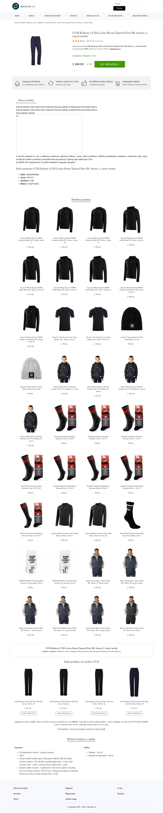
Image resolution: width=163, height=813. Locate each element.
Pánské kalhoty (83, 651)
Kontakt (120, 794)
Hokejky (74, 16)
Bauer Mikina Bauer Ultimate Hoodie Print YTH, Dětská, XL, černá (98, 389)
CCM (86, 49)
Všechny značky (20, 788)
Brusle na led (93, 16)
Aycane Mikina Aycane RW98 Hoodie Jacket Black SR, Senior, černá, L (132, 290)
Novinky (16, 794)
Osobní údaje (71, 799)
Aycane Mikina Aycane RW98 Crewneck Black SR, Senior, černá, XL (98, 240)
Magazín (69, 788)
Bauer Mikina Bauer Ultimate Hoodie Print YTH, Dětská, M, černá (31, 439)
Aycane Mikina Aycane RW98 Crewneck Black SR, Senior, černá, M (65, 240)
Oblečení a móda (140, 16)
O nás (119, 788)
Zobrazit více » (115, 49)
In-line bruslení (115, 16)
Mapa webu (70, 794)
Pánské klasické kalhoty (99, 651)
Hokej (31, 16)
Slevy (15, 799)
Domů (17, 16)
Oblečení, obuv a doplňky (34, 23)
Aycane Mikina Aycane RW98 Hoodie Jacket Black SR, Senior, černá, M (31, 339)
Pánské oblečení (114, 651)
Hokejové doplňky (53, 16)
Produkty (22, 23)
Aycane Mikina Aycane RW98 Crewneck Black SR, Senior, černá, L (31, 240)
